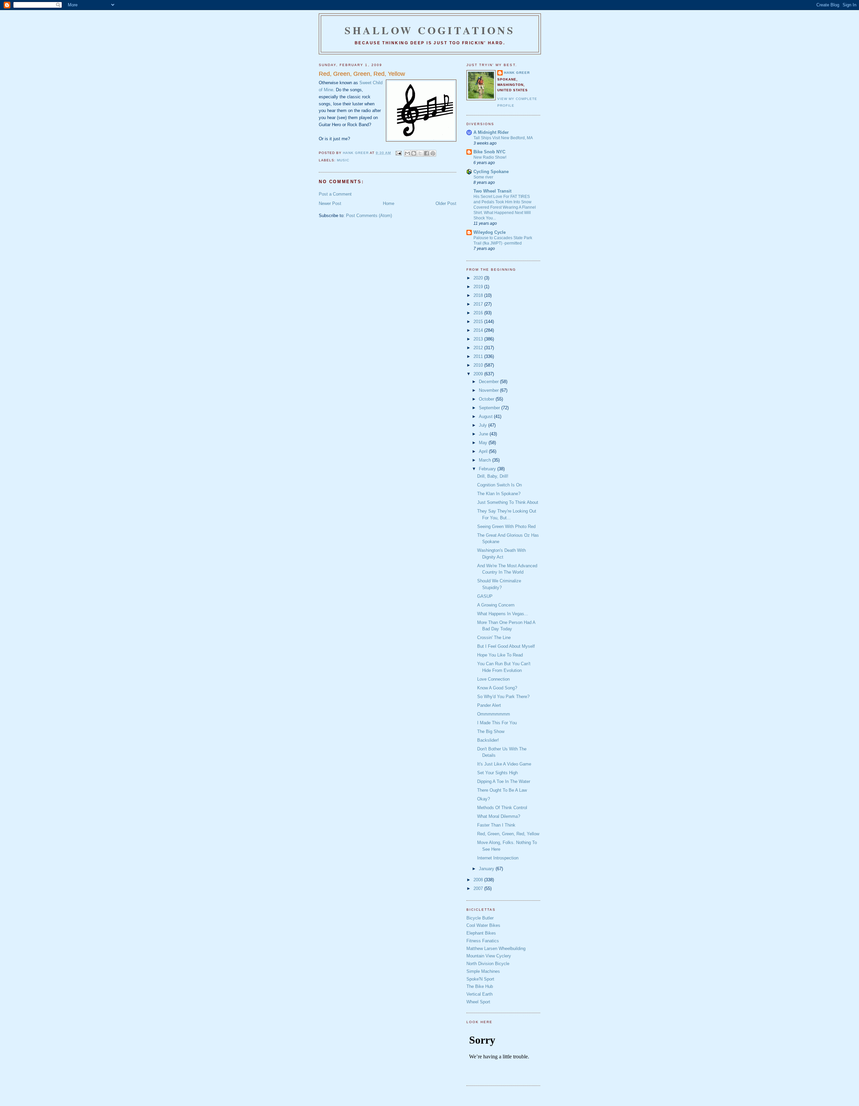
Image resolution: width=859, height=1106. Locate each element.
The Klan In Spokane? (498, 493)
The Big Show (490, 731)
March (485, 460)
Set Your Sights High (497, 772)
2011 (478, 356)
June (484, 433)
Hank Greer (517, 72)
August (486, 416)
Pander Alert (489, 705)
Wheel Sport (478, 1001)
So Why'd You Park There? (503, 696)
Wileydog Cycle (489, 232)
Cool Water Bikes (483, 925)
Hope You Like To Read (500, 654)
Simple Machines (483, 971)
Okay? (483, 798)
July (483, 425)
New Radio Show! (489, 157)
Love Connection (493, 679)
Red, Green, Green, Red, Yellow (508, 833)
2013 (478, 338)
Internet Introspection (497, 857)
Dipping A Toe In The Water (503, 781)
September (490, 407)
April (484, 451)
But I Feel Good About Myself (506, 646)
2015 (478, 321)
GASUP (485, 596)
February (488, 468)
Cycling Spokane (491, 171)
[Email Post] (398, 153)
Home (388, 203)
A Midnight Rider (491, 132)
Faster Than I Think (496, 825)
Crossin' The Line (494, 637)
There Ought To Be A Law (502, 790)
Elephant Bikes (481, 933)
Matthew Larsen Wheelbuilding (495, 948)
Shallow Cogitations (430, 30)
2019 (478, 286)
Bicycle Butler (480, 917)
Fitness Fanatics (482, 940)
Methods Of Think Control (502, 807)
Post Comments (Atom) (369, 215)
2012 (478, 347)
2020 (478, 277)
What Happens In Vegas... (502, 613)
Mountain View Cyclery (488, 955)
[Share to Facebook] (426, 153)
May (484, 442)
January (487, 868)
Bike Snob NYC (489, 151)
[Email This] (407, 153)
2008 (478, 879)
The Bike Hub (479, 986)
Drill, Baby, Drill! (492, 476)
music (343, 160)
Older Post (446, 203)
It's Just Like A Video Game (504, 764)
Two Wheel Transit (492, 191)
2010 (478, 365)
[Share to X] (420, 153)
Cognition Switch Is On (499, 484)
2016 (478, 312)
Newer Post (330, 203)
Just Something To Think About (507, 502)
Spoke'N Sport (480, 979)
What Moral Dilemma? (498, 816)
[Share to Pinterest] (433, 153)
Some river (483, 177)
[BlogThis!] (413, 153)
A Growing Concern (495, 605)
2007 (478, 888)
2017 (478, 304)
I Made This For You (497, 722)
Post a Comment (335, 194)
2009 (478, 373)
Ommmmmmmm (493, 714)
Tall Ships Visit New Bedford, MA (503, 138)
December (489, 381)
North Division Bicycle (487, 963)
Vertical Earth (479, 994)
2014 (478, 330)
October (487, 399)
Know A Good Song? (497, 687)
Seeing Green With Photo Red (506, 526)
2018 (478, 295)
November (489, 390)
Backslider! (488, 740)
